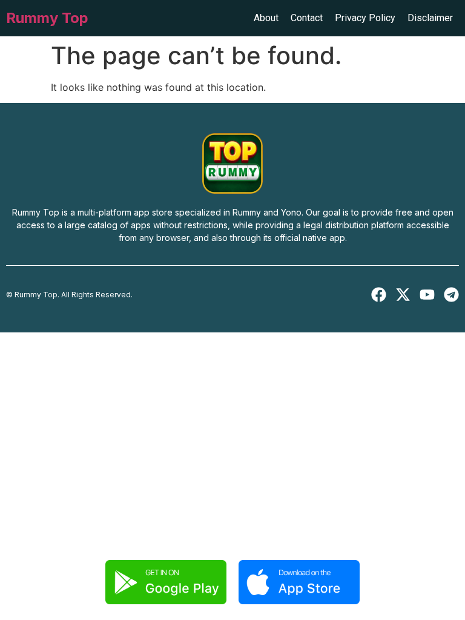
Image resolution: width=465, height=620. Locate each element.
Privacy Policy (365, 18)
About (266, 18)
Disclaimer (430, 18)
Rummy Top (47, 18)
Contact (307, 18)
